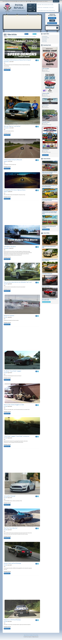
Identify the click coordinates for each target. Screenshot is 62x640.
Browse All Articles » (46, 229)
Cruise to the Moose (45, 149)
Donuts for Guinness (9, 315)
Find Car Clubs (44, 41)
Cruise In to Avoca (45, 104)
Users (32, 1)
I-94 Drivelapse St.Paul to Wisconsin (13, 159)
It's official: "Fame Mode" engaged (12, 371)
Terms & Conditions (29, 635)
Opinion (19, 36)
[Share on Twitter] (38, 60)
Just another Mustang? (9, 496)
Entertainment (14, 36)
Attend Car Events (39, 7)
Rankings (40, 1)
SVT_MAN (5, 283)
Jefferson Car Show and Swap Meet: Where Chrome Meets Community (50, 200)
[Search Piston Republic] (57, 28)
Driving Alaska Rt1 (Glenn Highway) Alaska (14, 190)
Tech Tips (28, 36)
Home (5, 1)
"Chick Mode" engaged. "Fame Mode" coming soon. (16, 436)
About (8, 1)
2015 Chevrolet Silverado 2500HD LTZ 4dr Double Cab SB (49, 299)
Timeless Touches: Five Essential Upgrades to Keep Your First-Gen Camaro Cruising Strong (49, 212)
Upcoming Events (44, 36)
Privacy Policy (36, 635)
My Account (57, 1)
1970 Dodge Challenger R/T (47, 273)
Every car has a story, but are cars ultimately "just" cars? (18, 282)
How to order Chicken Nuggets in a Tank (14, 404)
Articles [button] (23, 1)
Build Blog (9, 36)
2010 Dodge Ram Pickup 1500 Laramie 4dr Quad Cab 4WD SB (50, 260)
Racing (25, 36)
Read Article (7, 168)
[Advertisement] (22, 22)
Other (22, 36)
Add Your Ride (39, 4)
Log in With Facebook (52, 23)
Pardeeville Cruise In (46, 122)
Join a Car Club (51, 7)
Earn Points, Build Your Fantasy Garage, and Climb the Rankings (46, 10)
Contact (46, 1)
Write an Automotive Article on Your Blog (47, 4)
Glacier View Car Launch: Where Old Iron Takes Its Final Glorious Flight (49, 172)
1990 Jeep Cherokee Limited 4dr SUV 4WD (49, 247)
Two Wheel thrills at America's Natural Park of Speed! (17, 60)
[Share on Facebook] (36, 60)
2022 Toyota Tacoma (46, 286)
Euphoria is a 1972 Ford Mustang (12, 619)
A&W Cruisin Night (45, 68)
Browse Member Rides (45, 37)
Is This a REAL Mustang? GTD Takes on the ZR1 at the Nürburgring (49, 186)
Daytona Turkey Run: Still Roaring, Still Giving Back (49, 227)
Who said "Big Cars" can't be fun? (12, 126)
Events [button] (18, 1)
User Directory (44, 40)
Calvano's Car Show (45, 93)
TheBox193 (6, 161)
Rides (28, 1)
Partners (13, 1)
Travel (32, 36)
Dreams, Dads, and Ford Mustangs (12, 563)
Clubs (35, 1)
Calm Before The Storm (10, 246)
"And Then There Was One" (11, 528)
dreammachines (6, 61)
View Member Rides (46, 7)
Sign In (52, 20)
